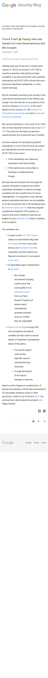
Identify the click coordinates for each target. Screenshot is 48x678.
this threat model (26, 248)
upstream (14, 269)
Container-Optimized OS (15, 207)
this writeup (13, 243)
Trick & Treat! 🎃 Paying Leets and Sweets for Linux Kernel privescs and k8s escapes (23, 43)
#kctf (37, 396)
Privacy (36, 443)
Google (29, 443)
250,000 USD (23, 218)
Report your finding (16, 327)
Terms (43, 443)
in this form (13, 260)
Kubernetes (25, 106)
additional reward (22, 292)
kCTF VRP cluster (29, 235)
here (41, 400)
